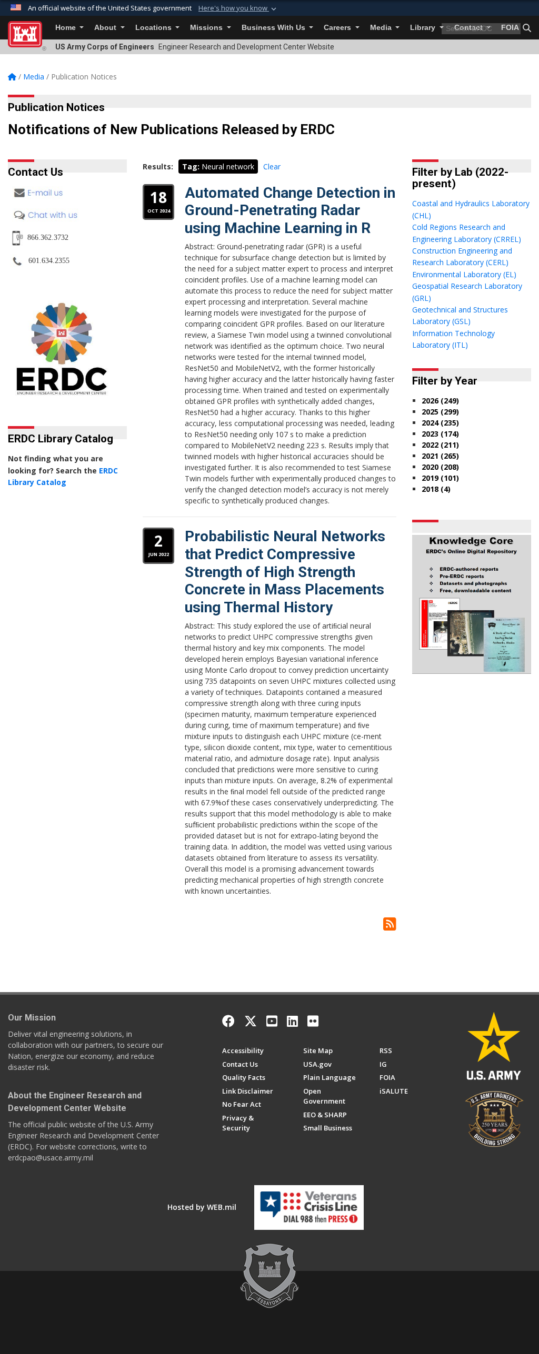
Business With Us (274, 28)
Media (382, 28)
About (106, 28)
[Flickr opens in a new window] (312, 1021)
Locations (154, 28)
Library (423, 28)
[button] (238, 8)
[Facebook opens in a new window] (228, 1021)
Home (66, 28)
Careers (338, 28)
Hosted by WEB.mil (201, 1207)
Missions (207, 28)
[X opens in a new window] (250, 1021)
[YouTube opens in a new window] (271, 1021)
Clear (272, 166)
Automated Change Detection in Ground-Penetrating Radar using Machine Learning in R (290, 210)
